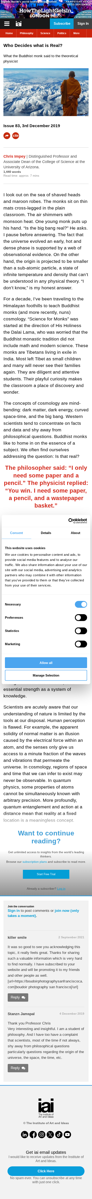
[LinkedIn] (24, 1134)
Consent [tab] (16, 532)
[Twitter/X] (50, 1134)
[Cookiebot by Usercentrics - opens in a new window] (68, 521)
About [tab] (75, 532)
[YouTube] (67, 1134)
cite (16, 135)
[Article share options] (6, 135)
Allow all (46, 663)
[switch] (81, 617)
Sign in (14, 911)
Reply (15, 997)
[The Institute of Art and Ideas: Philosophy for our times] (7, 23)
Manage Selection (46, 675)
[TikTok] (58, 1134)
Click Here (46, 1171)
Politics (61, 33)
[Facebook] (33, 1134)
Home (9, 33)
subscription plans (34, 861)
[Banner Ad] (46, 9)
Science (45, 33)
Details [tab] (46, 532)
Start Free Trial (46, 874)
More (76, 33)
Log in (61, 888)
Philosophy (26, 33)
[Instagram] (41, 1134)
